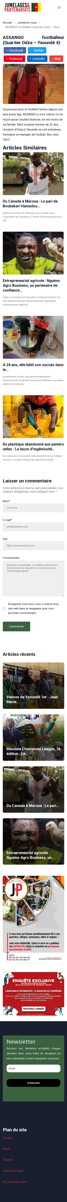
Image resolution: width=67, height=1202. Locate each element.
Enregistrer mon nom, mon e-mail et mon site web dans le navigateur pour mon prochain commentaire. (33, 608)
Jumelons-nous (27, 22)
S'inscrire (33, 1083)
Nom (6, 501)
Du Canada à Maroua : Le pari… (33, 805)
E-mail (7, 520)
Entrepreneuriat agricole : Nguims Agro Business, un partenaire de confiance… (31, 285)
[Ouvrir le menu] (59, 7)
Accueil (7, 22)
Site (5, 539)
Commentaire (11, 558)
